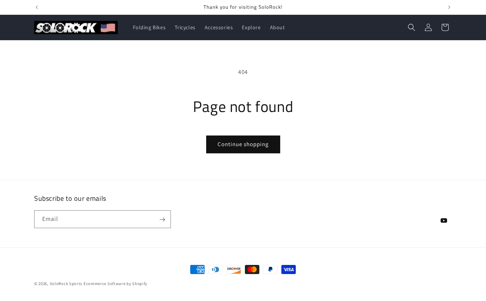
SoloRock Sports (67, 283)
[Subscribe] (162, 220)
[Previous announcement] (36, 7)
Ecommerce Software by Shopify (115, 283)
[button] (411, 27)
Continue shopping (243, 144)
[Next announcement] (449, 7)
